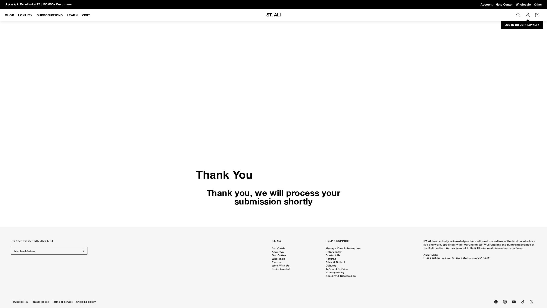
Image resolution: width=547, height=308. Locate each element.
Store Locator (281, 269)
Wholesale (523, 4)
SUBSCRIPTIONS (50, 15)
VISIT (86, 15)
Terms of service (62, 302)
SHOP (9, 15)
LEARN (72, 15)
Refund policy (19, 302)
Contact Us (333, 255)
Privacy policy (40, 302)
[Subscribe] (82, 251)
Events (276, 262)
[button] (518, 15)
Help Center (504, 4)
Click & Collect (335, 262)
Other (538, 4)
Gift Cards (278, 248)
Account (487, 4)
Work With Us (280, 265)
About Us (278, 251)
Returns (331, 258)
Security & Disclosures (341, 275)
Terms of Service (337, 269)
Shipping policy (86, 302)
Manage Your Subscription (343, 248)
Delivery (331, 265)
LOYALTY (25, 15)
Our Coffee (279, 255)
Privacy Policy (335, 272)
